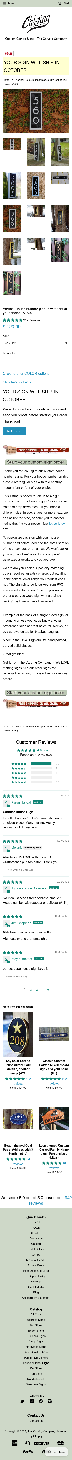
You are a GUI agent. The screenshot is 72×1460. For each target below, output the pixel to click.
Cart (66, 3)
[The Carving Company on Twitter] (22, 1402)
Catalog (36, 1244)
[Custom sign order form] (36, 462)
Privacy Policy (36, 1265)
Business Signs (36, 1336)
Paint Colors (36, 1249)
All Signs (36, 1314)
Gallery (36, 1254)
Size (6, 335)
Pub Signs (36, 1373)
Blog (36, 1292)
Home (6, 79)
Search (36, 1222)
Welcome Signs (36, 1384)
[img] (12, 795)
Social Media (36, 1287)
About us (36, 1233)
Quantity (9, 352)
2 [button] (31, 989)
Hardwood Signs (36, 1346)
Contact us (36, 1238)
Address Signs (36, 1320)
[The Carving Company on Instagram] (50, 1402)
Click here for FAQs (17, 381)
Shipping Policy (36, 1276)
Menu (11, 3)
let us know (57, 523)
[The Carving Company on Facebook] (31, 1402)
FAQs (36, 1227)
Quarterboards (36, 1379)
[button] (13, 320)
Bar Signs (36, 1325)
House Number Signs (36, 1363)
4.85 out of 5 (46, 750)
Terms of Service (36, 1260)
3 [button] (37, 989)
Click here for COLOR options (26, 373)
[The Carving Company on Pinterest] (41, 1402)
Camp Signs (36, 1341)
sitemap (36, 1281)
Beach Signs (36, 1330)
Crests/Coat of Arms (36, 1352)
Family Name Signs (36, 1357)
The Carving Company (41, 1431)
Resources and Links (36, 1271)
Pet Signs (36, 1368)
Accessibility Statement (36, 1298)
